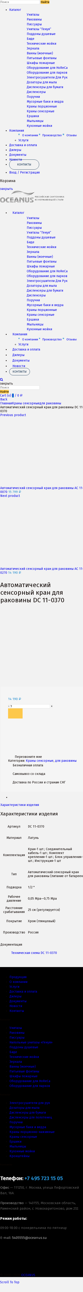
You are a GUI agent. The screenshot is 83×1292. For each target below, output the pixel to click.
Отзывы (71, 135)
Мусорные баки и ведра (45, 102)
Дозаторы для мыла (42, 82)
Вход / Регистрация (24, 172)
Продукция (18, 977)
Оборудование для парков (47, 73)
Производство (52, 135)
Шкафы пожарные (41, 63)
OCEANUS (28, 1275)
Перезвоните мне (28, 757)
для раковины (50, 403)
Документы (17, 155)
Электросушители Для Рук (47, 77)
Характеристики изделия (19, 805)
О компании (30, 135)
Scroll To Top (9, 1282)
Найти (45, 2)
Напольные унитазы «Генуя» (31, 1042)
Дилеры (15, 150)
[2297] (15, 713)
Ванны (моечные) (40, 53)
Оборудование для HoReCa (47, 68)
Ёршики (15, 1142)
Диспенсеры (36, 92)
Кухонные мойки (39, 126)
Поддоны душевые (41, 34)
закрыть (6, 189)
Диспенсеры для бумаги (45, 87)
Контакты (24, 164)
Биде (30, 39)
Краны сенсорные (40, 111)
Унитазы (33, 15)
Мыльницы (35, 121)
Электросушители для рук (29, 1103)
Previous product (13, 415)
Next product (10, 496)
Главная (6, 403)
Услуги (23, 140)
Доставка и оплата (23, 145)
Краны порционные (42, 106)
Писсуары (34, 24)
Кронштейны (19, 1156)
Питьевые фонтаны (41, 58)
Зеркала (33, 48)
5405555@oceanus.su (29, 1238)
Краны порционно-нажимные (32, 1132)
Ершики (33, 116)
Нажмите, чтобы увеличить (21, 685)
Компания (16, 131)
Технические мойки (41, 44)
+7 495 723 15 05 (43, 1178)
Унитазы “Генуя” (39, 29)
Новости (18, 366)
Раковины (34, 19)
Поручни (33, 97)
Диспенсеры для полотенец (30, 1117)
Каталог (15, 10)
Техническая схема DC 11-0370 (34, 953)
